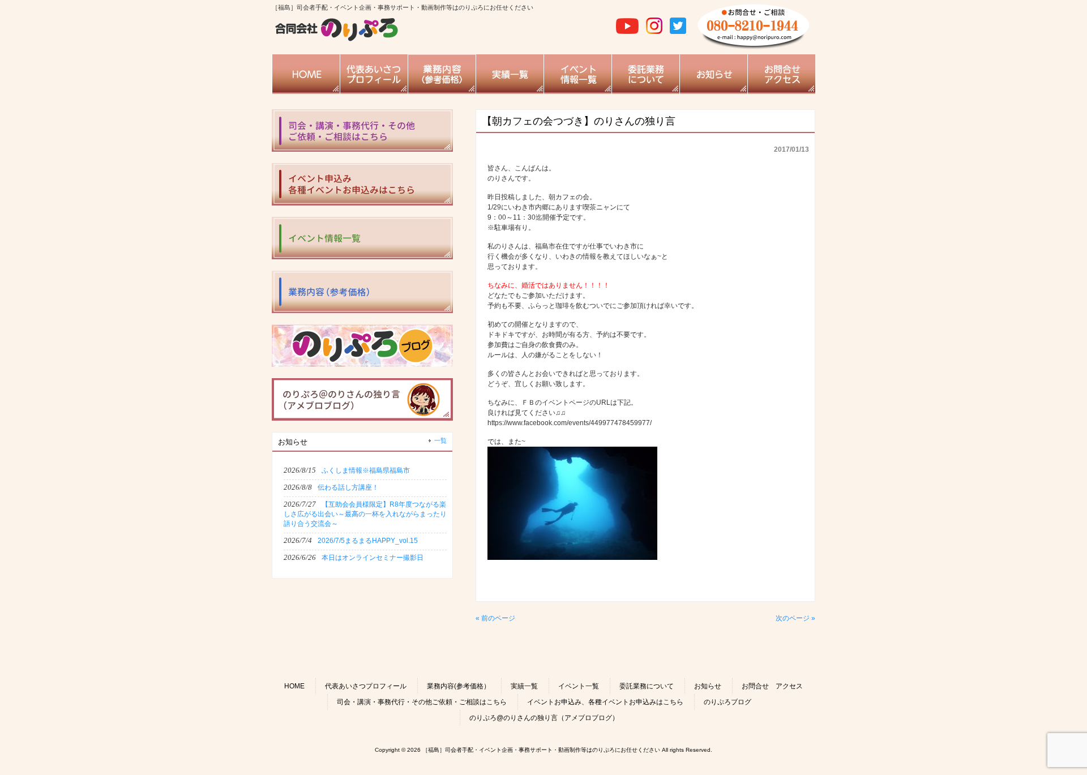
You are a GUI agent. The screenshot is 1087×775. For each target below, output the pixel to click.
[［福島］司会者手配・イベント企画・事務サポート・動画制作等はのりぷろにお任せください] (337, 39)
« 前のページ (495, 618)
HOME (294, 686)
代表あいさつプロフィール (365, 686)
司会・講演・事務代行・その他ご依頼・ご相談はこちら (422, 702)
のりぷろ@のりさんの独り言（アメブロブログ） (544, 718)
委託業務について (646, 686)
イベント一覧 (578, 686)
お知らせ (707, 686)
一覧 (440, 440)
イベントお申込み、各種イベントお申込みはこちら (605, 702)
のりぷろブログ (727, 702)
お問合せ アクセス (772, 686)
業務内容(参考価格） (458, 686)
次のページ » (795, 618)
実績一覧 (524, 686)
